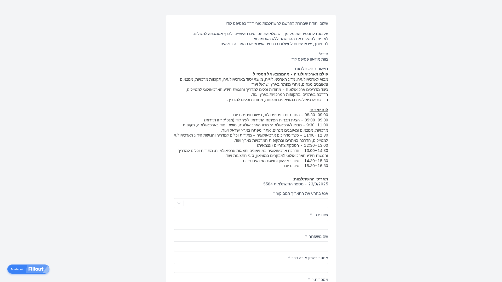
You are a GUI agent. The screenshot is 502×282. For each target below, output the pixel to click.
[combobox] (324, 203)
